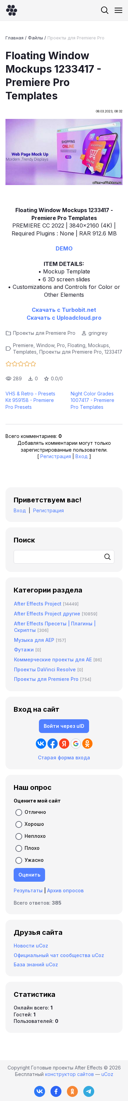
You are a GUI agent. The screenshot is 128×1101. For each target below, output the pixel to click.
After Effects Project (37, 604)
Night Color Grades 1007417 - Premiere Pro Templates (92, 400)
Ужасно (34, 860)
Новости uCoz (31, 946)
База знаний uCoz (36, 964)
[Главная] (11, 10)
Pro (61, 345)
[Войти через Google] (76, 743)
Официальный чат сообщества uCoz (59, 955)
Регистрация (55, 456)
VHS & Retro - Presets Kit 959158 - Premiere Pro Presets (30, 400)
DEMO (64, 248)
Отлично (35, 812)
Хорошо (34, 824)
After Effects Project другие (47, 613)
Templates (25, 352)
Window (45, 345)
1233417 (113, 352)
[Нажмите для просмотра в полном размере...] (64, 153)
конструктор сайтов (69, 1074)
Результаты (28, 890)
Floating (76, 345)
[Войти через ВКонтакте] (41, 743)
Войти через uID (64, 726)
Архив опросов (65, 890)
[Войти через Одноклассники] (87, 743)
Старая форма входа (64, 757)
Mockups (98, 345)
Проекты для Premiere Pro (75, 37)
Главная (14, 37)
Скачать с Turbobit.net (64, 309)
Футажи (24, 649)
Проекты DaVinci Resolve (45, 669)
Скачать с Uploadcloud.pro (64, 317)
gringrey (98, 333)
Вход (81, 456)
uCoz (107, 1074)
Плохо (32, 848)
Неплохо (35, 836)
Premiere (23, 345)
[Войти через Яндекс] (64, 743)
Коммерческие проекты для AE (53, 659)
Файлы (35, 37)
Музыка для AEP (34, 640)
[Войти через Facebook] (52, 743)
